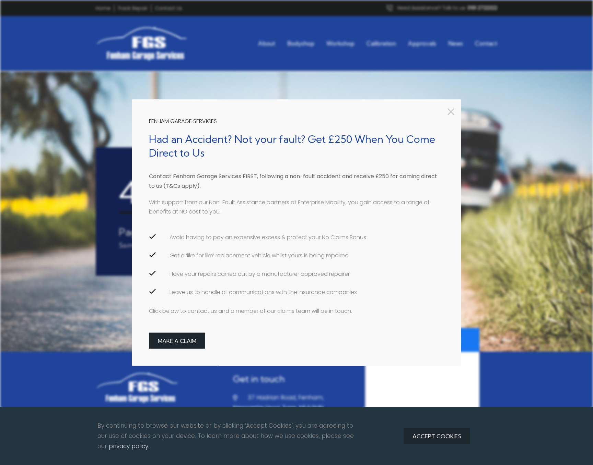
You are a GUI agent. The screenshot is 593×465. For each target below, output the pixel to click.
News (455, 43)
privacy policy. (129, 446)
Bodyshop (300, 43)
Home (103, 8)
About (266, 43)
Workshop (340, 43)
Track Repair (133, 8)
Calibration (381, 43)
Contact (486, 43)
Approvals (422, 43)
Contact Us (168, 8)
